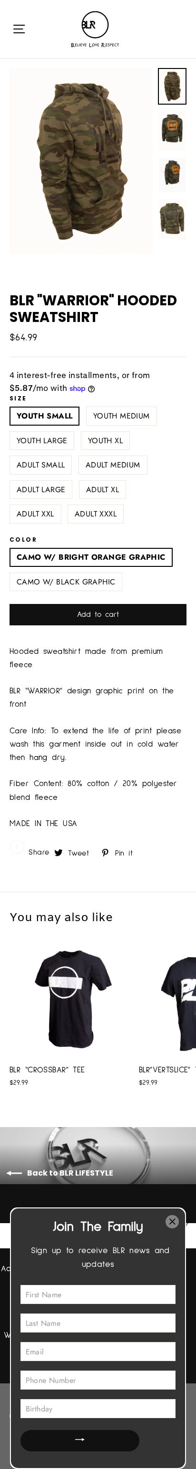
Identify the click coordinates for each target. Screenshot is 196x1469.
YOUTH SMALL (44, 415)
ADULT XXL (35, 513)
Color (23, 539)
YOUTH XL (105, 440)
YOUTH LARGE (42, 440)
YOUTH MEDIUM (121, 415)
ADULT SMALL (41, 464)
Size (18, 398)
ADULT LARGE (41, 489)
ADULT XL (102, 489)
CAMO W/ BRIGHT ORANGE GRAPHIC (91, 557)
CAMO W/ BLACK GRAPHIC (66, 581)
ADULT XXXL (96, 513)
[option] (81, 160)
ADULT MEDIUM (113, 464)
